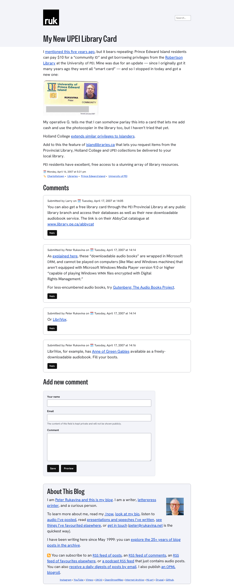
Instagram (65, 579)
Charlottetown (55, 176)
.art (150, 579)
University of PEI (118, 176)
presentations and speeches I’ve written (120, 519)
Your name (53, 396)
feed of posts (107, 555)
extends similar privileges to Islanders (103, 136)
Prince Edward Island (93, 176)
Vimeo (89, 579)
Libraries (72, 176)
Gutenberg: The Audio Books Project (143, 287)
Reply (52, 233)
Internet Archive (134, 579)
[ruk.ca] (117, 17)
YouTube (79, 579)
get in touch (117, 525)
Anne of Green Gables (110, 351)
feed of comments (147, 555)
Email (50, 411)
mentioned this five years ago (70, 51)
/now (109, 513)
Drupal (160, 579)
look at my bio (127, 513)
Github (170, 579)
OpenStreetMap (114, 579)
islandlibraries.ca (100, 144)
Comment (53, 430)
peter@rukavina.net (146, 525)
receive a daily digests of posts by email (102, 566)
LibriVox (59, 319)
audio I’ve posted (61, 519)
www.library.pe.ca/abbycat (70, 224)
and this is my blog (84, 499)
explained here (65, 255)
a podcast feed (118, 560)
